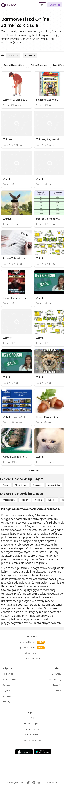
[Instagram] (39, 782)
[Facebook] (33, 782)
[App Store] (24, 751)
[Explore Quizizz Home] (8, 5)
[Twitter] (28, 782)
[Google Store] (42, 751)
